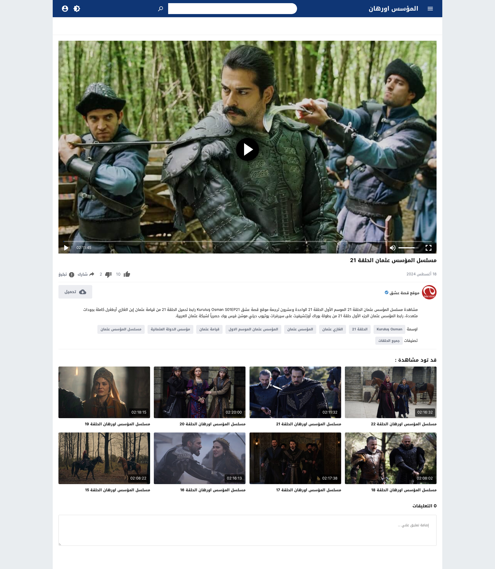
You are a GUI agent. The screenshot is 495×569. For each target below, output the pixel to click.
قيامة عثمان (209, 329)
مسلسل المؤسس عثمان (121, 329)
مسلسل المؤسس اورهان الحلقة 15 (117, 490)
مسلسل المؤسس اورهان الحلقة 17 (308, 490)
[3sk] (429, 298)
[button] (161, 8)
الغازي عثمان (332, 329)
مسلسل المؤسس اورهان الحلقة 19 (117, 424)
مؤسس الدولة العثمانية (170, 329)
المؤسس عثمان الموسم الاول (253, 329)
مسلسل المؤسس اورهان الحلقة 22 (404, 424)
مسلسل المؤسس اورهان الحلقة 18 (404, 490)
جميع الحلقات (389, 341)
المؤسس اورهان (393, 8)
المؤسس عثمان (300, 329)
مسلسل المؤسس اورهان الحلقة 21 (308, 424)
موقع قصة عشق (404, 293)
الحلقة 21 (360, 329)
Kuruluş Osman (389, 329)
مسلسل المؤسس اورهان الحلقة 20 (212, 424)
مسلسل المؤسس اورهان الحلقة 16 (212, 490)
